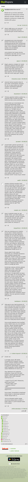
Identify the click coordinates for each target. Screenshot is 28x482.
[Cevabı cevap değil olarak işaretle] (2, 28)
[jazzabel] (20, 141)
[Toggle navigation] (25, 2)
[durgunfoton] (20, 228)
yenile (23, 411)
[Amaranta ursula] (20, 79)
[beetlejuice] (20, 301)
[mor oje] (21, 25)
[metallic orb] (20, 210)
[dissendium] (20, 94)
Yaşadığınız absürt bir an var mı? (12, 9)
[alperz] (20, 61)
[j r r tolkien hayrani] (20, 353)
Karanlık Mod (16, 463)
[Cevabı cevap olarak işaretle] (2, 183)
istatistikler (13, 448)
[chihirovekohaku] (21, 408)
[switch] (9, 463)
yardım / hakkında (15, 450)
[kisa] (20, 37)
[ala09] (20, 180)
